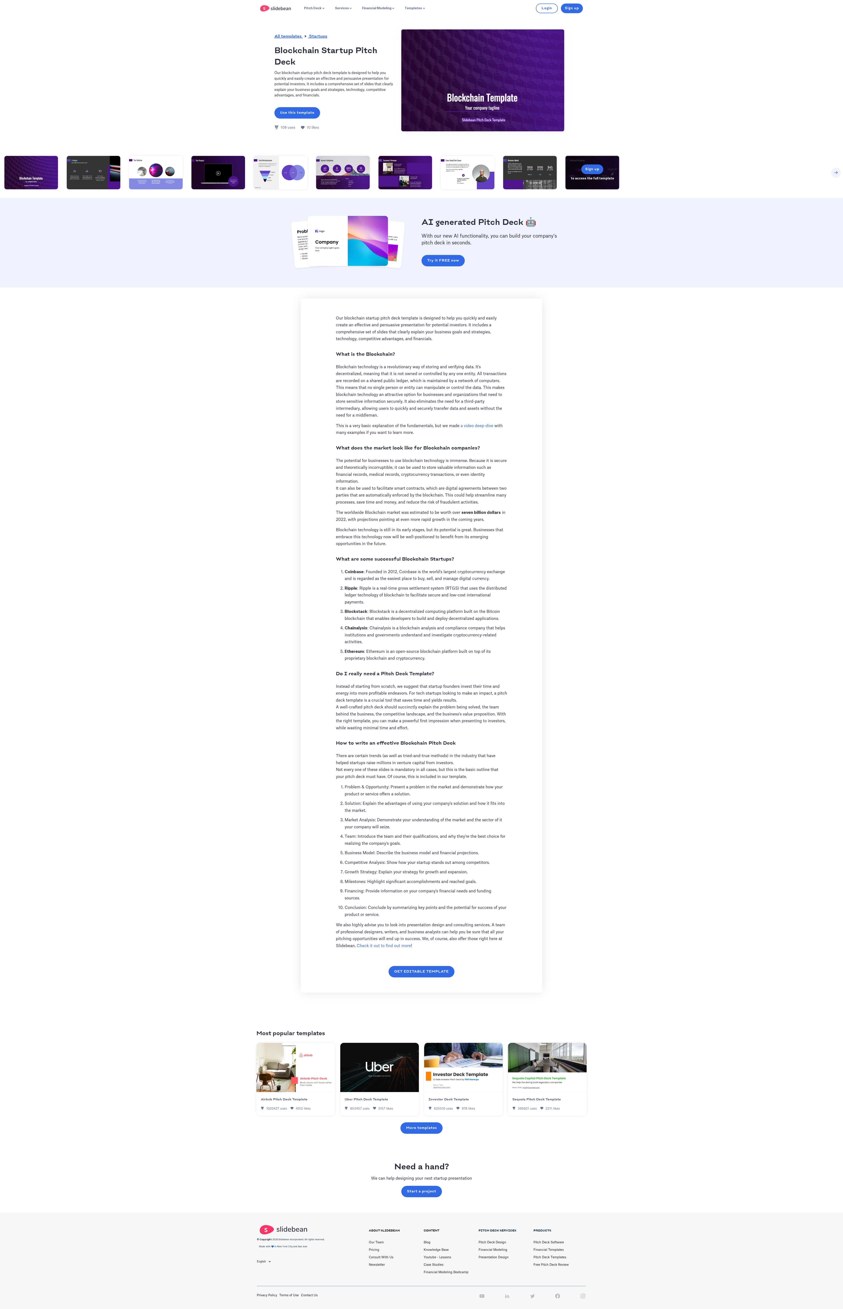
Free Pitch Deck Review (551, 1264)
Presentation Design (494, 1257)
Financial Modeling (493, 1249)
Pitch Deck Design (492, 1242)
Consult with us (381, 1257)
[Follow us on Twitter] (532, 1298)
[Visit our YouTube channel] (482, 1298)
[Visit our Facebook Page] (557, 1298)
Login (547, 8)
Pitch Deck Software (548, 1242)
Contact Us (309, 1295)
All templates (288, 36)
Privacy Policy (267, 1295)
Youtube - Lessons (437, 1257)
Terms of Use (289, 1295)
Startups (317, 36)
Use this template (297, 113)
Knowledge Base (436, 1249)
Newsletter (377, 1264)
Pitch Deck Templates (549, 1257)
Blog (427, 1242)
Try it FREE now (443, 260)
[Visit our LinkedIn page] (507, 1298)
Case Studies (433, 1264)
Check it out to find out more (384, 946)
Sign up (572, 8)
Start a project (421, 1191)
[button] (314, 8)
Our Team (376, 1242)
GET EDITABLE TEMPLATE (421, 971)
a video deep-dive (477, 426)
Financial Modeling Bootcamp (446, 1272)
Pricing (374, 1249)
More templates (421, 1128)
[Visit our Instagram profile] (583, 1298)
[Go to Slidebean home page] (276, 8)
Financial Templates (548, 1249)
